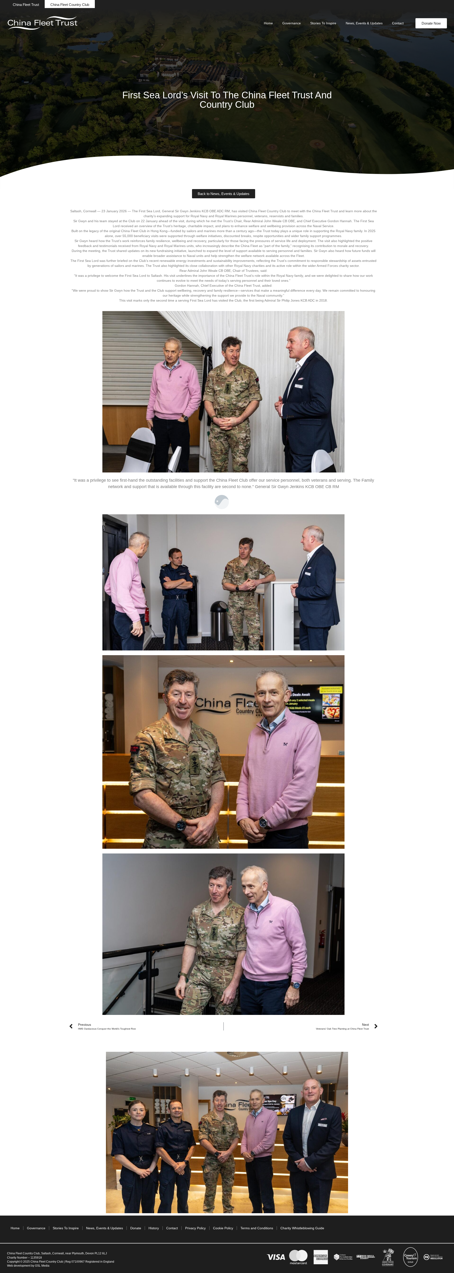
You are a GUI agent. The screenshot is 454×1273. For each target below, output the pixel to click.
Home (268, 23)
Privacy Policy (195, 1228)
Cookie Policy (223, 1228)
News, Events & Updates (364, 23)
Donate (135, 1228)
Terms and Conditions (256, 1228)
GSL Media (42, 1265)
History (153, 1228)
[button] (26, 4)
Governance (291, 23)
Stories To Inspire (323, 23)
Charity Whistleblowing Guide (302, 1228)
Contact (398, 23)
